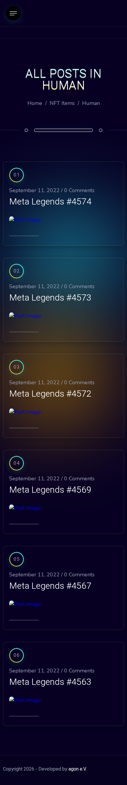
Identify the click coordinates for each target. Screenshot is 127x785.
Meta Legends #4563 (50, 682)
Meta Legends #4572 (50, 393)
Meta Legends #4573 (50, 297)
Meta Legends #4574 (50, 201)
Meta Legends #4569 (50, 490)
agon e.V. (78, 769)
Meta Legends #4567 (50, 586)
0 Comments (79, 190)
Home (34, 103)
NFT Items (62, 103)
